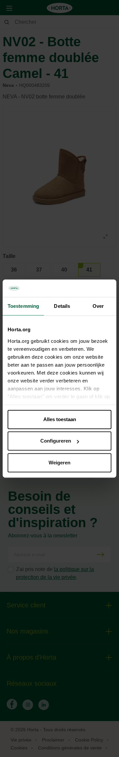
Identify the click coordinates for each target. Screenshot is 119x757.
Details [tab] (62, 306)
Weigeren (59, 462)
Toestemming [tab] (23, 306)
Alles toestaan (59, 419)
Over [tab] (98, 306)
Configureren (55, 441)
